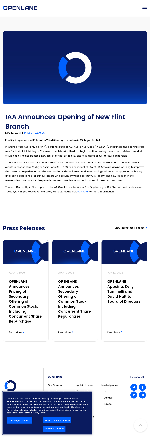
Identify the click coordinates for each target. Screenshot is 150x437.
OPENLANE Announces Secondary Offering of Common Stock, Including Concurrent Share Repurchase (74, 299)
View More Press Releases (130, 227)
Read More (15, 332)
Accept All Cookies (54, 428)
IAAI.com (82, 191)
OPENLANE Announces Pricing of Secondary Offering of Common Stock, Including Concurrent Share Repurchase (25, 301)
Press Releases (34, 132)
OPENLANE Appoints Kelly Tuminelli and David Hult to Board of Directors (124, 291)
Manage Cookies (19, 420)
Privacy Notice (39, 412)
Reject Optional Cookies (57, 420)
